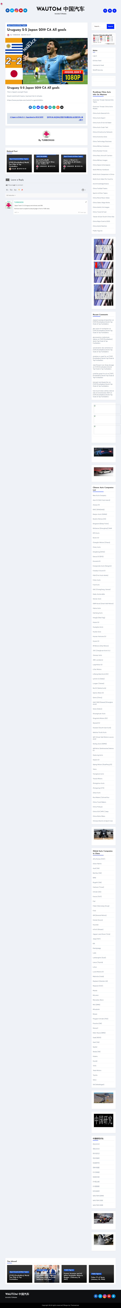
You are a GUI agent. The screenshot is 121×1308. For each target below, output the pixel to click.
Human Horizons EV (99, 636)
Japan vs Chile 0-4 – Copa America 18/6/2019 (27, 117)
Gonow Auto (97, 599)
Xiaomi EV (96, 760)
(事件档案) (96, 1167)
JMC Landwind (98, 660)
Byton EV (96, 538)
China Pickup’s (98, 807)
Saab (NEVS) (97, 1037)
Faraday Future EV (99, 571)
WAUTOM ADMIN (42, 156)
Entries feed (97, 60)
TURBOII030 (16, 35)
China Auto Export (99, 118)
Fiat (94, 901)
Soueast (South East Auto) (102, 728)
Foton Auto (97, 580)
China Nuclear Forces (100, 151)
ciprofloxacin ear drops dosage (103, 365)
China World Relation (100, 226)
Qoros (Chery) (97, 697)
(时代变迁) (96, 1153)
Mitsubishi (96, 1009)
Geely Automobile (99, 594)
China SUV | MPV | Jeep (100, 811)
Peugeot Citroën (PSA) (100, 1019)
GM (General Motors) (99, 915)
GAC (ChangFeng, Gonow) (101, 589)
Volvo (94, 1080)
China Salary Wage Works (101, 202)
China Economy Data (100, 137)
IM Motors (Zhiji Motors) (101, 646)
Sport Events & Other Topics (17, 25)
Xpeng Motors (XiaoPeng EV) (102, 764)
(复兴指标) (96, 1158)
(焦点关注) (96, 1144)
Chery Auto (97, 547)
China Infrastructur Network (102, 132)
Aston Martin (97, 864)
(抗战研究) (96, 1163)
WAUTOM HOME (98, 1205)
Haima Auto (97, 608)
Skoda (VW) (96, 1052)
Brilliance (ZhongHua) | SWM (102, 528)
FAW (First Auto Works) (100, 575)
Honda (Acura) (98, 920)
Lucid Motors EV (98, 972)
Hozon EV (96, 622)
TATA (94, 1066)
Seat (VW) (96, 1042)
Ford (94, 911)
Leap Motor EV (97, 665)
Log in (95, 56)
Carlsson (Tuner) (98, 887)
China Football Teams (100, 188)
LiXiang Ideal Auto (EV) (100, 674)
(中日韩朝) (96, 1172)
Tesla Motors (97, 1070)
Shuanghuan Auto (99, 713)
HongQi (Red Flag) (99, 618)
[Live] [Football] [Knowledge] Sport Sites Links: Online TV (45, 162)
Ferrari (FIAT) (97, 896)
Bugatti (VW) (97, 882)
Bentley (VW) (97, 873)
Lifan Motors (97, 669)
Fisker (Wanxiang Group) (101, 906)
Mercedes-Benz (98, 1000)
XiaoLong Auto (98, 755)
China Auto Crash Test (100, 127)
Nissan (95, 1014)
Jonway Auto (97, 655)
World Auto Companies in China (103, 174)
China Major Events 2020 (101, 221)
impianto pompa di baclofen (102, 320)
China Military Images (100, 160)
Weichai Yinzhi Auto (99, 732)
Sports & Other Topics (100, 193)
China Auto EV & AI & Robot (102, 123)
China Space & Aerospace (101, 165)
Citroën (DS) (97, 892)
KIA (94, 943)
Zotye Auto (97, 793)
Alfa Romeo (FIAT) (99, 859)
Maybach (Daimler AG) (100, 981)
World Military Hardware (101, 170)
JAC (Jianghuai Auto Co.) (101, 650)
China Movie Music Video (101, 198)
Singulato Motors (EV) (100, 718)
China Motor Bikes (99, 816)
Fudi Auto (96, 585)
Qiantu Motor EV (98, 693)
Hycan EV (96, 641)
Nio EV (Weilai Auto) (99, 688)
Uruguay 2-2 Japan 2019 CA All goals (36, 30)
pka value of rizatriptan (101, 329)
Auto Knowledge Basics (101, 184)
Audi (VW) (96, 868)
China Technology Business (102, 141)
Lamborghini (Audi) (99, 958)
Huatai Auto (97, 632)
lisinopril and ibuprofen (101, 382)
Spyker (95, 1047)
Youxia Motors (97, 778)
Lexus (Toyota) (98, 962)
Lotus (95, 967)
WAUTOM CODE (98, 1200)
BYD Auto (96, 533)
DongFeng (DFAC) (99, 552)
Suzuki (95, 1061)
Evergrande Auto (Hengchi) (102, 566)
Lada (94, 953)
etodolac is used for (99, 356)
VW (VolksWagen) (98, 1084)
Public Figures (97, 231)
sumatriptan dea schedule (102, 348)
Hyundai (96, 925)
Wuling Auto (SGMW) (100, 744)
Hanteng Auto (97, 613)
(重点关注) (96, 1149)
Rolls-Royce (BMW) (99, 1033)
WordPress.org (98, 70)
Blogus (66, 1305)
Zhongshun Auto (98, 783)
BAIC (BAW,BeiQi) (99, 509)
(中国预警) (96, 1186)
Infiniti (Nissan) (98, 929)
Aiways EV (96, 505)
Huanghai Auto (98, 627)
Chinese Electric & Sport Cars (103, 821)
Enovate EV (97, 561)
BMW (94, 878)
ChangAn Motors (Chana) (101, 542)
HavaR (14, 169)
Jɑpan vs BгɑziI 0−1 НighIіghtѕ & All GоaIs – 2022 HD (72, 162)
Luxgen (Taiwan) (98, 683)
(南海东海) (96, 1177)
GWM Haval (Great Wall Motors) (103, 603)
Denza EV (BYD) (98, 556)
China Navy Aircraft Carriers (102, 155)
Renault (95, 1028)
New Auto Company (99, 495)
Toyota (95, 1075)
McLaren (96, 995)
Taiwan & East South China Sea (103, 217)
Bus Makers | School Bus (101, 797)
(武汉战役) (96, 1191)
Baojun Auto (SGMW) (100, 514)
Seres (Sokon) (97, 709)
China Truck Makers (99, 802)
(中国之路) (96, 1182)
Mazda (95, 990)
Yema (95, 769)
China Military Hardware (101, 146)
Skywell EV (96, 723)
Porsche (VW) (97, 1023)
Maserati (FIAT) (98, 986)
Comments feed (98, 65)
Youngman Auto (98, 774)
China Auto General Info (101, 113)
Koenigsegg (97, 948)
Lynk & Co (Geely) (99, 679)
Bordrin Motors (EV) (99, 519)
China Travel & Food (99, 212)
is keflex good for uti (100, 373)
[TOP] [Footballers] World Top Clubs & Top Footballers (19, 164)
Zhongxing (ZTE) (98, 788)
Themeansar (75, 1305)
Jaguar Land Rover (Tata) (101, 934)
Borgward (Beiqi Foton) (101, 524)
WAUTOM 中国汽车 (60, 9)
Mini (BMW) (96, 1005)
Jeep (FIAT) (97, 939)
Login (13, 185)
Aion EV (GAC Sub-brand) (101, 500)
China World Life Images (101, 207)
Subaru (95, 1056)
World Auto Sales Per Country (103, 179)
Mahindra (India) (98, 976)
